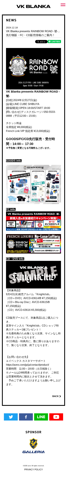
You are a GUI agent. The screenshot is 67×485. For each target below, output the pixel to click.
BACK (55, 396)
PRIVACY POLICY (33, 469)
